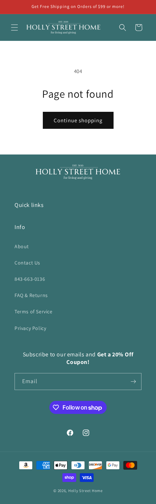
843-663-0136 (30, 279)
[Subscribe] (133, 381)
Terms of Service (34, 311)
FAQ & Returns (31, 295)
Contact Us (27, 262)
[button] (14, 27)
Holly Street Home (85, 490)
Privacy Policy (30, 328)
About (22, 246)
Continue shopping (78, 120)
